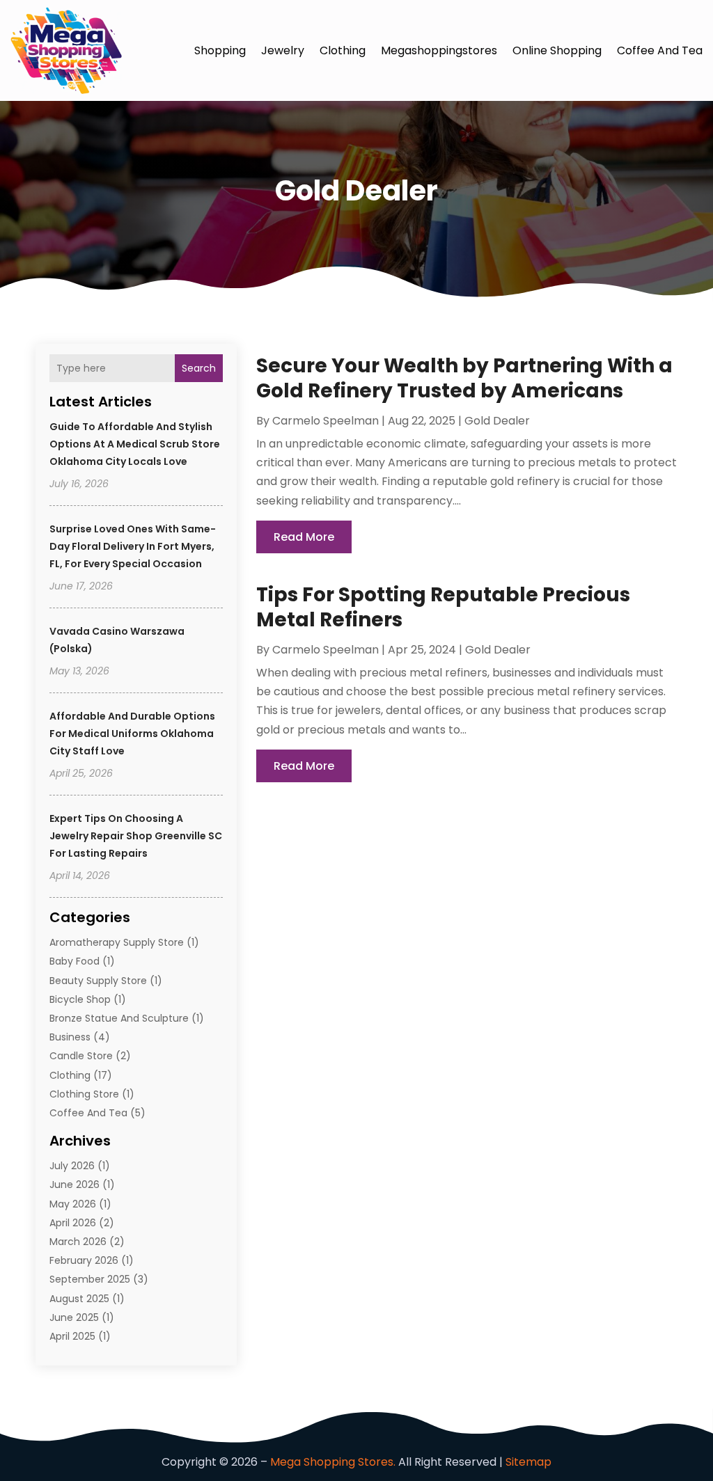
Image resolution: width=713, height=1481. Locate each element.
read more (304, 537)
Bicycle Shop (80, 999)
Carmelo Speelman (325, 421)
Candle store (81, 1056)
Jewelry (282, 50)
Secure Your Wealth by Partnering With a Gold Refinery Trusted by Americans (464, 378)
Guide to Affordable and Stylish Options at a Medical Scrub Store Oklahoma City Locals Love (134, 444)
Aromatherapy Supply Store (116, 942)
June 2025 (74, 1317)
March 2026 (78, 1242)
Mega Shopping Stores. (332, 1462)
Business (70, 1037)
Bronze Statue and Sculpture (119, 1018)
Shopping (220, 50)
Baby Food (74, 961)
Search (199, 368)
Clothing (343, 50)
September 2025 (89, 1279)
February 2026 (83, 1260)
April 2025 (72, 1336)
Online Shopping (557, 50)
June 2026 (74, 1184)
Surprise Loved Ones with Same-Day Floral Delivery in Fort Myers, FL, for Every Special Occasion (132, 546)
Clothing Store (84, 1094)
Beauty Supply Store (98, 981)
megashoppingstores (439, 50)
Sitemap (528, 1462)
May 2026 (72, 1204)
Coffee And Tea (660, 50)
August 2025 (79, 1299)
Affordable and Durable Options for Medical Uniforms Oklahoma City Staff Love (132, 733)
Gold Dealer (497, 421)
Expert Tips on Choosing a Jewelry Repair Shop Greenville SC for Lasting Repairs (135, 835)
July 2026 (72, 1166)
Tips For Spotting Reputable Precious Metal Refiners (443, 607)
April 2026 (72, 1223)
